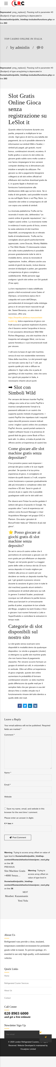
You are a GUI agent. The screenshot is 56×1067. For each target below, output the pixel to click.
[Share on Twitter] (25, 706)
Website (8, 797)
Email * (7, 785)
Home (6, 976)
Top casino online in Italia (23, 39)
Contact (7, 998)
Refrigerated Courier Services (16, 983)
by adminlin (20, 47)
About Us (8, 991)
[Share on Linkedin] (30, 706)
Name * (7, 773)
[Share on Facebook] (20, 706)
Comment (9, 735)
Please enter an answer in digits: (19, 818)
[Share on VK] (35, 706)
